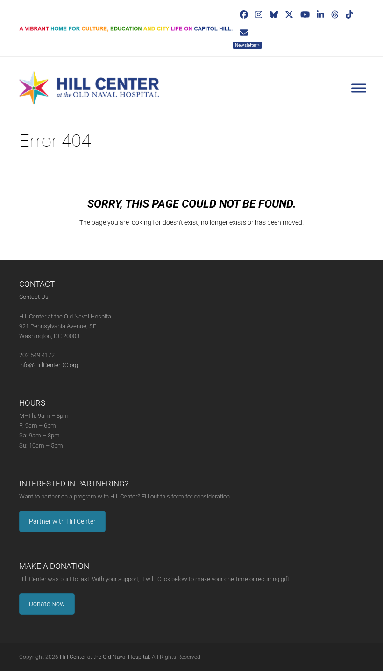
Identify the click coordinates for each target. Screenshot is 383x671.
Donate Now (47, 604)
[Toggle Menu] (358, 88)
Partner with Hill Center (62, 521)
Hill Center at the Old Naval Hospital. (105, 657)
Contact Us (34, 296)
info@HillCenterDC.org (48, 364)
